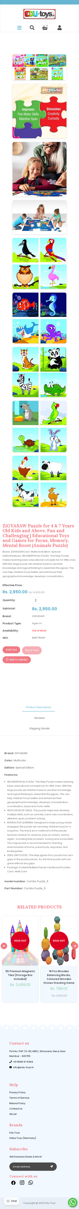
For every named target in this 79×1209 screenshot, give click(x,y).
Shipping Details (39, 728)
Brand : (7, 616)
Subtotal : (9, 608)
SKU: (5, 638)
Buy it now (31, 650)
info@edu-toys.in (23, 1067)
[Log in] (60, 28)
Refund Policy (17, 1103)
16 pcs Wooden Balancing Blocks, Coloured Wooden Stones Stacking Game (58, 977)
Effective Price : (13, 585)
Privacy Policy (17, 1092)
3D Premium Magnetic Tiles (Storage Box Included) (20, 975)
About (13, 1114)
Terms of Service (19, 1098)
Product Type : (12, 623)
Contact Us (15, 1108)
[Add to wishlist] (18, 994)
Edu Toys (14, 1132)
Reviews (40, 718)
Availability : (11, 630)
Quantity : (9, 600)
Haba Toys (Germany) (22, 1138)
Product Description (38, 707)
